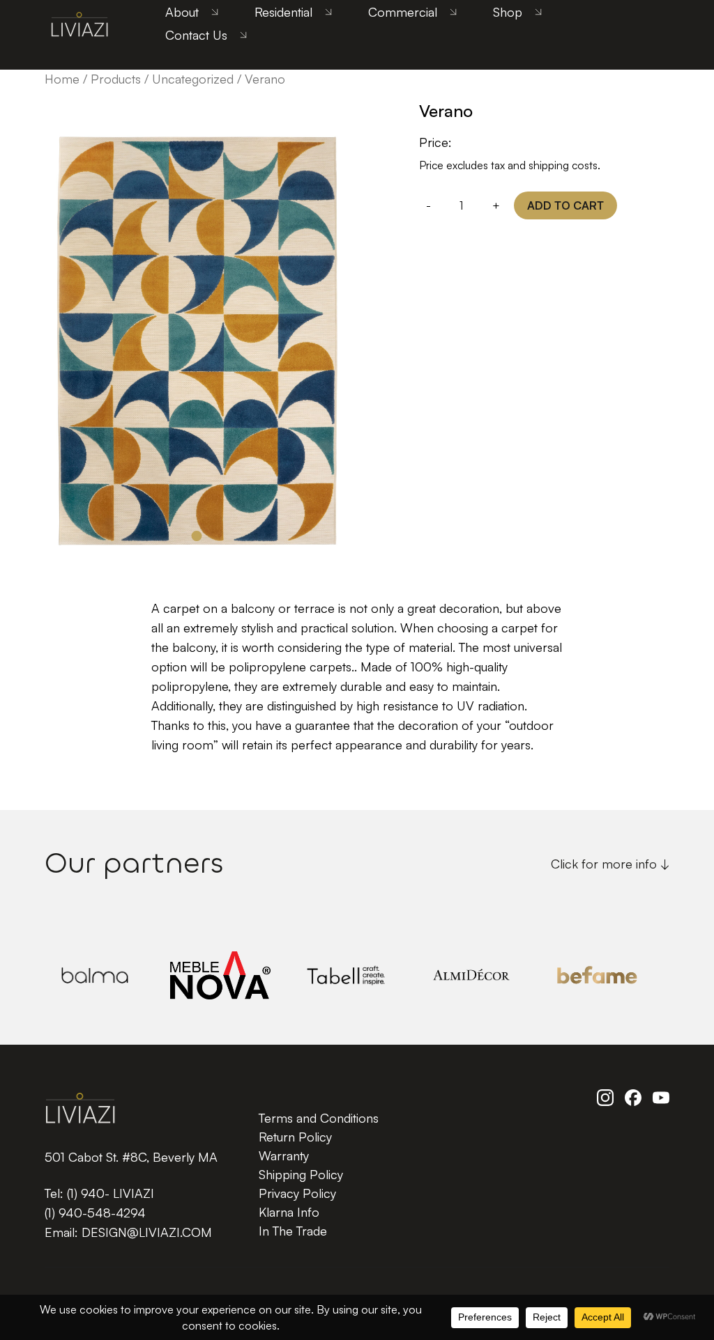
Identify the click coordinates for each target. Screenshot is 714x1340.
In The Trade (293, 1230)
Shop (507, 12)
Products (116, 78)
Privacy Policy (297, 1193)
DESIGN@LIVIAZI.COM (147, 1232)
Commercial (402, 12)
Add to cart (565, 205)
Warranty (284, 1155)
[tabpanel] (197, 328)
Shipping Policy (301, 1174)
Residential (283, 12)
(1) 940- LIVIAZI (110, 1193)
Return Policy (295, 1136)
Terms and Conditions (319, 1117)
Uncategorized (193, 78)
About (182, 12)
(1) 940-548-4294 (95, 1212)
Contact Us (196, 34)
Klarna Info (289, 1212)
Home (62, 78)
